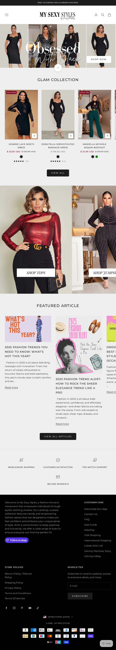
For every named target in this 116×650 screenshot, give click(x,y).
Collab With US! (93, 545)
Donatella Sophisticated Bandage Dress (58, 146)
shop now (99, 59)
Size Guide (90, 524)
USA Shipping (92, 535)
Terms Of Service (15, 598)
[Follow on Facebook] (6, 607)
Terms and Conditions (18, 593)
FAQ (87, 519)
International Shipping (97, 540)
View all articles (58, 436)
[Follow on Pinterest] (22, 607)
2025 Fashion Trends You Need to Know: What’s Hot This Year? (26, 351)
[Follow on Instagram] (14, 607)
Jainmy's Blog (92, 556)
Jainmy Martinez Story (97, 551)
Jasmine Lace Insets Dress (21, 146)
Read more (11, 387)
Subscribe (80, 596)
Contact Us (90, 514)
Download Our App (95, 509)
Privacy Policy (13, 587)
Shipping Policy (14, 582)
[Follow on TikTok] (37, 607)
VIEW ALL (58, 172)
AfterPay (89, 530)
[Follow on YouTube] (29, 607)
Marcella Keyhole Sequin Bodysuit (94, 146)
